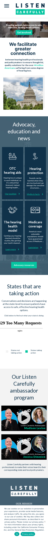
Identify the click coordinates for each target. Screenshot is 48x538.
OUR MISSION (24, 503)
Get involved (24, 32)
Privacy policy (28, 534)
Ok (17, 534)
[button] (24, 418)
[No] (44, 521)
